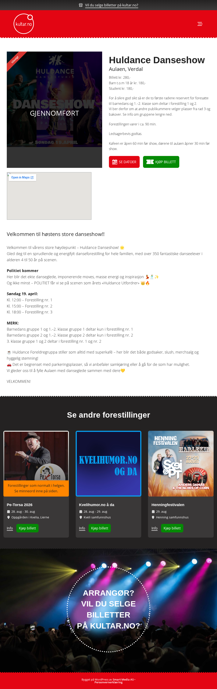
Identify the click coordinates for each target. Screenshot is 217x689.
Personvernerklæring (108, 682)
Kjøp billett (27, 528)
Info (10, 528)
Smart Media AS (123, 679)
